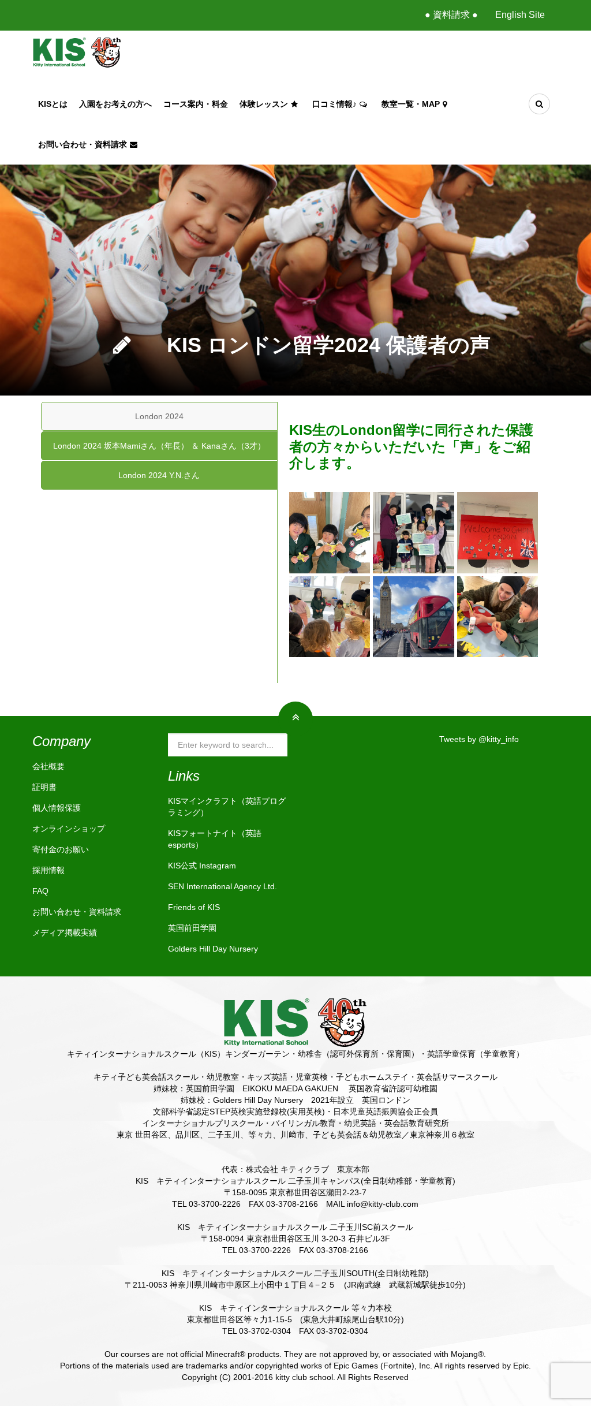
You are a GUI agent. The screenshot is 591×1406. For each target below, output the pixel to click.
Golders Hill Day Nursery (213, 948)
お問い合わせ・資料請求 (82, 144)
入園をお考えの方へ (115, 104)
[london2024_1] (413, 532)
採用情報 (48, 870)
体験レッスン (264, 104)
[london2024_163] (329, 532)
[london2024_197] (413, 616)
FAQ (40, 891)
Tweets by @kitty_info (479, 739)
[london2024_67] (497, 532)
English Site (520, 15)
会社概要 (48, 766)
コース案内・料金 (195, 104)
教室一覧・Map (410, 104)
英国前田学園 (192, 928)
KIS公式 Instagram (202, 865)
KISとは (53, 104)
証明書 (44, 787)
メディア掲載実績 (64, 932)
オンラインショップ (68, 828)
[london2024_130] (329, 616)
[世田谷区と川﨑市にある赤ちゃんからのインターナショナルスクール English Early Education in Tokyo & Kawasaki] (77, 51)
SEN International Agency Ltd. (222, 886)
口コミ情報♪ (334, 104)
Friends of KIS (194, 907)
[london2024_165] (497, 616)
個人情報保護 (56, 807)
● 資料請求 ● (451, 15)
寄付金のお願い (60, 849)
